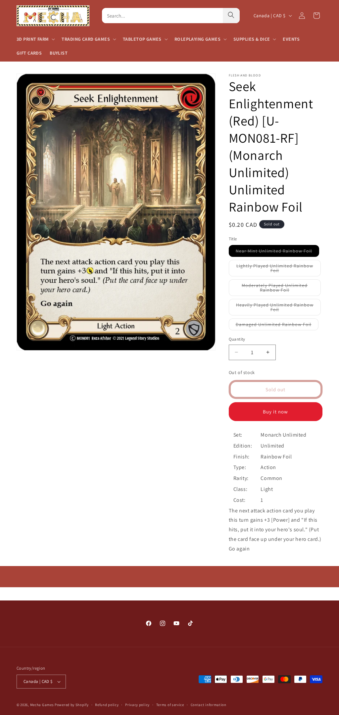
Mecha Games (42, 704)
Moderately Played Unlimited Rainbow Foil (278, 289)
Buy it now (275, 411)
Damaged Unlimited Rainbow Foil (277, 325)
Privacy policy (137, 704)
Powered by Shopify (72, 704)
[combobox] (162, 15)
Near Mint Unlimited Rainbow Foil (277, 252)
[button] (35, 39)
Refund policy (107, 704)
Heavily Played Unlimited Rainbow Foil (275, 308)
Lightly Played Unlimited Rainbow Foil (274, 269)
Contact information (208, 704)
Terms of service (170, 704)
